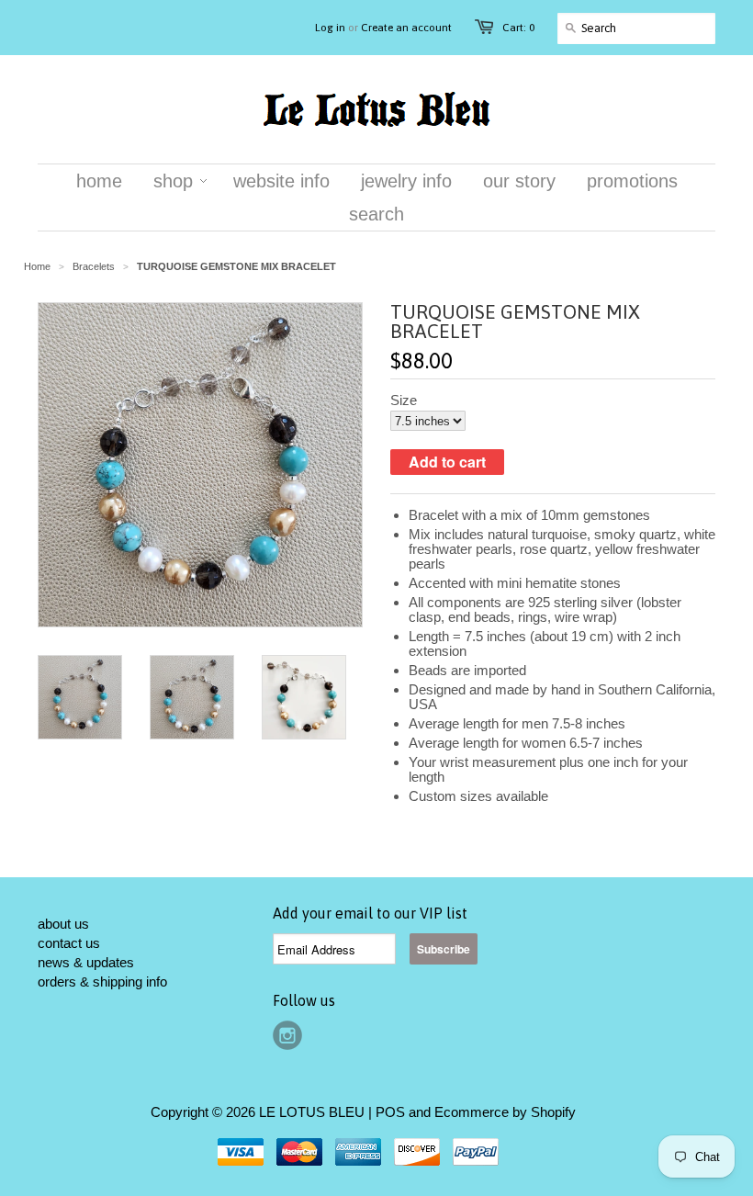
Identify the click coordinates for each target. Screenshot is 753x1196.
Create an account (406, 27)
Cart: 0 (518, 27)
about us (63, 923)
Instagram (287, 1035)
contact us (69, 943)
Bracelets (94, 266)
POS (390, 1112)
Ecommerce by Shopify (505, 1112)
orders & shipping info (102, 981)
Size (403, 400)
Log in (330, 27)
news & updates (86, 962)
